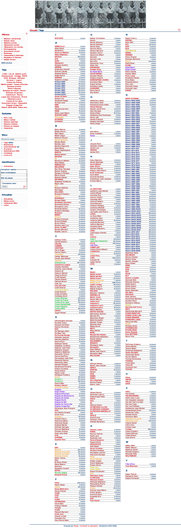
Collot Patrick (60, 288)
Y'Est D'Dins (130, 464)
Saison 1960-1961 (132, 132)
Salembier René (131, 253)
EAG (56, 447)
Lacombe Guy (95, 195)
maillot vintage (96, 285)
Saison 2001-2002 (132, 213)
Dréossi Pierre (60, 419)
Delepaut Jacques (62, 350)
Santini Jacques (131, 261)
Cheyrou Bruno (61, 275)
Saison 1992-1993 (132, 194)
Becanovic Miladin (62, 161)
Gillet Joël (94, 65)
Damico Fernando (62, 327)
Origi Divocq (95, 417)
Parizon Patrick (96, 434)
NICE (92, 374)
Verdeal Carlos (131, 414)
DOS (6, 78)
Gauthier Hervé (96, 53)
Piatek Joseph (95, 461)
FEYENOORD (60, 501)
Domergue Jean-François (65, 408)
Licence (93, 237)
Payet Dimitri (95, 442)
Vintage (17, 76)
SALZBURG (130, 255)
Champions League (62, 265)
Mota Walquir (95, 349)
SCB (127, 269)
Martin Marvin (95, 299)
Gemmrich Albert (97, 55)
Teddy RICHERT (131, 353)
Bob (56, 186)
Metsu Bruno (95, 326)
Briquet (58, 217)
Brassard (58, 213)
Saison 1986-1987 (132, 182)
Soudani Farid (131, 301)
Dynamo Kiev (60, 440)
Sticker (128, 324)
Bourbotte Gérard (62, 204)
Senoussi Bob (130, 280)
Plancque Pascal (96, 480)
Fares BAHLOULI (62, 489)
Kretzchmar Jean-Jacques (100, 179)
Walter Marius (131, 447)
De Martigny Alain (62, 331)
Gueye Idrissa (95, 84)
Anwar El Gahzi (61, 96)
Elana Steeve (60, 464)
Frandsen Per (60, 518)
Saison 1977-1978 (132, 163)
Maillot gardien (96, 276)
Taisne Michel (130, 346)
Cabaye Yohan (60, 240)
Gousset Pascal (96, 76)
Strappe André (131, 326)
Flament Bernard (61, 512)
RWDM (128, 90)
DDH (56, 329)
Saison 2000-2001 (133, 211)
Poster (92, 488)
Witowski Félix (131, 454)
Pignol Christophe (97, 471)
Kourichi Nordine (97, 177)
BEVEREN (59, 179)
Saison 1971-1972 (132, 151)
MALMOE (94, 291)
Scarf (127, 267)
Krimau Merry (95, 181)
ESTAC (57, 470)
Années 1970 (60, 88)
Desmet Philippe (61, 364)
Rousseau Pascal (132, 78)
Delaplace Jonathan (62, 346)
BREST (57, 215)
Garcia (92, 40)
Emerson (58, 466)
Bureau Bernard (61, 229)
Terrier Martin (131, 357)
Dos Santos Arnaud (62, 412)
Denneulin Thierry (62, 354)
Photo (92, 457)
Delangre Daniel (61, 344)
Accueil (33, 30)
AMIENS (58, 67)
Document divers (9, 103)
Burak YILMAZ (60, 227)
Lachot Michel (95, 193)
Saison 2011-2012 (132, 234)
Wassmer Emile (131, 450)
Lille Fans (94, 245)
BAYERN (58, 156)
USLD (127, 381)
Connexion (8, 166)
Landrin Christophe (98, 210)
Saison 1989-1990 (132, 188)
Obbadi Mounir (96, 392)
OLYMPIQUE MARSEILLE (100, 411)
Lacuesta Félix (96, 199)
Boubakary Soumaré (63, 202)
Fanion (23, 91)
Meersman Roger (97, 318)
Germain (93, 57)
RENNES (128, 55)
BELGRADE (59, 167)
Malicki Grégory (96, 289)
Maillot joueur (7, 84)
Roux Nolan (129, 80)
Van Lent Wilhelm (132, 406)
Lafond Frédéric (96, 201)
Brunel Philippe (61, 221)
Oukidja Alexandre (97, 422)
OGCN (92, 399)
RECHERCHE (130, 51)
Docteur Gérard (61, 385)
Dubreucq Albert (61, 421)
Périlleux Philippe (97, 450)
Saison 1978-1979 (132, 165)
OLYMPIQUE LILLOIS (98, 407)
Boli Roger (59, 190)
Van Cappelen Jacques (134, 400)
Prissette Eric (95, 496)
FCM (56, 495)
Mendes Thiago (96, 322)
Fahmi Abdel (60, 485)
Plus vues (8, 118)
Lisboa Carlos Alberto (98, 249)
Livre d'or (8, 155)
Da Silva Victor (61, 323)
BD (56, 159)
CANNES (58, 246)
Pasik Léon (94, 436)
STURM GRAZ (131, 330)
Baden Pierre (60, 131)
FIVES (57, 510)
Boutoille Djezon (61, 209)
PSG (92, 498)
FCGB (57, 493)
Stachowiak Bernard (133, 311)
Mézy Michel (95, 330)
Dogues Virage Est (14, 105)
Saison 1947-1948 (132, 105)
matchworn (11, 95)
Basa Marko (59, 148)
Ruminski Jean (131, 88)
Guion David (95, 90)
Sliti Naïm (129, 292)
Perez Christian (96, 448)
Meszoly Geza (95, 324)
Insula (92, 136)
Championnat (7, 76)
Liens (6, 205)
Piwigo (76, 526)
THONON (129, 361)
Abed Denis (59, 48)
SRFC (127, 309)
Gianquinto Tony (96, 63)
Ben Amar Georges (62, 169)
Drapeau (58, 417)
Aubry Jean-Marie (62, 113)
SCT (127, 276)
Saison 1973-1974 (132, 155)
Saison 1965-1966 (132, 140)
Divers (24, 97)
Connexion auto (9, 183)
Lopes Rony (95, 256)
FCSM (57, 499)
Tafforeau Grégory (133, 344)
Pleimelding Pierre (97, 484)
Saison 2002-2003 (133, 215)
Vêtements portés (11, 45)
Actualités (8, 199)
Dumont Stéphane (62, 429)
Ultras (127, 377)
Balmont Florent (61, 138)
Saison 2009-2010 (133, 230)
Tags (6, 143)
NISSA (92, 378)
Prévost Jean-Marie (98, 490)
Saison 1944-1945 (132, 100)
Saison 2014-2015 (132, 240)
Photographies (10, 49)
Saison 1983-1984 (132, 176)
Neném (93, 372)
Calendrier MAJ (10, 203)
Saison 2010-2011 (132, 232)
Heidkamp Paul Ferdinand (100, 115)
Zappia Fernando (132, 478)
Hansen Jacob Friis (97, 109)
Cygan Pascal (60, 313)
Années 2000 (60, 94)
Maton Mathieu (96, 310)
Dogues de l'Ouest (62, 398)
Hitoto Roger (95, 123)
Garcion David (95, 49)
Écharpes (8, 53)
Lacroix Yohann (96, 197)
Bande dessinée (61, 140)
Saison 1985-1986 (132, 180)
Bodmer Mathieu (61, 188)
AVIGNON (59, 121)
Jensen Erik (94, 152)
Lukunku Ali (94, 260)
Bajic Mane (59, 133)
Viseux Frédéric (131, 431)
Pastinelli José (96, 438)
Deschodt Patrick (61, 360)
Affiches (21, 78)
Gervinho (93, 61)
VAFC (127, 392)
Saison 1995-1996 (132, 201)
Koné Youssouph (96, 173)
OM (91, 413)
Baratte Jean (60, 144)
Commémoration (61, 290)
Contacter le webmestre (89, 526)
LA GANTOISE (96, 189)
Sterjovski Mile (131, 322)
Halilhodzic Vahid (97, 100)
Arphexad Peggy (61, 100)
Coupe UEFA (60, 308)
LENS (92, 231)
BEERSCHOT (60, 165)
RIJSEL (128, 65)
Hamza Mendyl (96, 107)
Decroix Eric (60, 341)
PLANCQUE (95, 478)
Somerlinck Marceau (133, 299)
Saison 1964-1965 (132, 138)
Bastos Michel (60, 154)
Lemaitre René (96, 226)
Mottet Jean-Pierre (98, 351)
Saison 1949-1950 (132, 109)
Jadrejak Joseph (96, 146)
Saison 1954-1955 (132, 119)
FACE (24, 76)
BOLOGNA (59, 192)
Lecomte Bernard (97, 222)
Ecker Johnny (60, 458)
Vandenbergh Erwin (133, 410)
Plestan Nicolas (96, 486)
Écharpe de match (11, 91)
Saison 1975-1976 (132, 159)
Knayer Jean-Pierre (98, 170)
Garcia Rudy (95, 46)
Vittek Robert (130, 435)
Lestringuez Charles (98, 233)
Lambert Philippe (97, 206)
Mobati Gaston (96, 339)
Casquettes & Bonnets (14, 55)
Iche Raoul (94, 131)
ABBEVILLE (60, 46)
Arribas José (60, 103)
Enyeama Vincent (62, 468)
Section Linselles (132, 278)
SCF (127, 272)
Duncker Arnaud (61, 431)
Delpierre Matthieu (62, 352)
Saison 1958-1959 (132, 128)
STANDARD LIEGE (132, 320)
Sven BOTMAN (131, 334)
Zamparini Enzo (131, 476)
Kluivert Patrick (96, 168)
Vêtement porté (14, 99)
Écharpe (12, 78)
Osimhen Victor (96, 420)
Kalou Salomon (96, 160)
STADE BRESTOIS (132, 313)
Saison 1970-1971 (132, 148)
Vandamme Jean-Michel (135, 408)
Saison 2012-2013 (9, 107)
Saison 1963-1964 (132, 136)
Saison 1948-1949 (132, 107)
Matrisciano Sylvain (98, 314)
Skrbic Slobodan (131, 290)
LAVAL (93, 214)
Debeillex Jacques (62, 337)
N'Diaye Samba (96, 363)
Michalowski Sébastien (99, 337)
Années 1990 (60, 92)
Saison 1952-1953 (132, 115)
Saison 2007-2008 (133, 226)
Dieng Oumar (60, 371)
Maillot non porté (97, 280)
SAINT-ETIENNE (132, 98)
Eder (56, 460)
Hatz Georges (95, 111)
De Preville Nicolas (62, 335)
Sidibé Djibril (130, 284)
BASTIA (58, 152)
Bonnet (57, 196)
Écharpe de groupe (14, 93)
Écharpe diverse (14, 86)
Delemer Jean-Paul (62, 348)
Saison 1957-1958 (132, 126)
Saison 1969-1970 (132, 146)
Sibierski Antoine (132, 282)
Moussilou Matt (96, 353)
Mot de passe (7, 178)
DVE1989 (58, 437)
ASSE (57, 111)
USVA (127, 384)
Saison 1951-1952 (132, 113)
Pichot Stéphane (96, 463)
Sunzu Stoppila (131, 332)
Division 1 (11, 80)
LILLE (11, 74)
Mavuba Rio (95, 316)
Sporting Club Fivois (133, 307)
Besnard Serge (61, 177)
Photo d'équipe (14, 88)
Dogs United (60, 392)
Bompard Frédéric (62, 194)
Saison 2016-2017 (132, 244)
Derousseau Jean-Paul (64, 358)
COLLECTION (60, 286)
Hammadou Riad (96, 103)
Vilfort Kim (129, 425)
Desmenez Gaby (61, 362)
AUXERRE (59, 119)
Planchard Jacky (96, 475)
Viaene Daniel (131, 423)
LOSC (4, 74)
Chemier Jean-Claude (63, 269)
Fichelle (58, 508)
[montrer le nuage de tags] (179, 29)
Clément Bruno (61, 281)
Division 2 (59, 381)
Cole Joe (58, 283)
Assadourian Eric (61, 109)
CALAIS (58, 244)
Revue (20, 95)
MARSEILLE (95, 295)
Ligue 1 (19, 80)
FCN (56, 497)
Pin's (92, 473)
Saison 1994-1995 (132, 199)
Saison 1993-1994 (132, 196)
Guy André (94, 92)
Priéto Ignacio (95, 492)
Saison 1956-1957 (132, 123)
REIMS (128, 53)
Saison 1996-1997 (132, 203)
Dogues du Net (60, 402)
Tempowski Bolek (132, 355)
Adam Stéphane (61, 55)
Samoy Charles (131, 257)
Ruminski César (131, 86)
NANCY (93, 368)
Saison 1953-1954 (132, 117)
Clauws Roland (60, 279)
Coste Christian (61, 294)
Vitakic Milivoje (131, 433)
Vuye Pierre (130, 437)
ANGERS (58, 78)
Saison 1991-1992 (132, 192)
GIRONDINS (94, 67)
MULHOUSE (95, 355)
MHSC (92, 333)
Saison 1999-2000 (133, 209)
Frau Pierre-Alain (62, 520)
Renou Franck (130, 57)
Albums (5, 34)
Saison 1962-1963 (132, 134)
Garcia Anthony (96, 42)
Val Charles (129, 394)
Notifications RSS (11, 151)
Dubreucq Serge (61, 423)
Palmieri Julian (96, 430)
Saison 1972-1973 (132, 153)
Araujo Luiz (59, 98)
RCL (127, 44)
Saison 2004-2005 (133, 219)
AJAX (57, 61)
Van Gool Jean (131, 404)
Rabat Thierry (131, 38)
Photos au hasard (11, 126)
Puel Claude (95, 500)
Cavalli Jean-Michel (62, 258)
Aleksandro (59, 63)
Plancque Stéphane (98, 482)
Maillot (92, 272)
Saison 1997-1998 (132, 205)
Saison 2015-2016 (132, 242)
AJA (56, 59)
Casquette (22, 103)
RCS (127, 49)
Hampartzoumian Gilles (99, 105)
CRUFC (58, 311)
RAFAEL (128, 40)
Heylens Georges (97, 121)
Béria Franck (60, 175)
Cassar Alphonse (61, 256)
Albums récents (11, 124)
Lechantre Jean (96, 218)
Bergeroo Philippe (62, 173)
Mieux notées (9, 120)
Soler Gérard (130, 297)
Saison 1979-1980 (132, 167)
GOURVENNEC (96, 74)
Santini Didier (130, 259)
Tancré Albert (130, 348)
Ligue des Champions (10, 97)
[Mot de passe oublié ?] (24, 187)
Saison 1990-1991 (132, 190)
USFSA (128, 379)
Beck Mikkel (59, 163)
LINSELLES (94, 247)
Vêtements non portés (13, 47)
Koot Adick (94, 175)
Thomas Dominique (133, 359)
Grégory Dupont (96, 78)
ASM (56, 105)
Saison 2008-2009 (133, 228)
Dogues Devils (60, 400)
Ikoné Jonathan (96, 133)
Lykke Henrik (95, 262)
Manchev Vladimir (97, 293)
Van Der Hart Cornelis (134, 402)
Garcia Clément (96, 44)
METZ (92, 328)
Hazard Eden (95, 113)
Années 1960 (60, 86)
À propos (8, 149)
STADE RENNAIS (132, 317)
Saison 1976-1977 (132, 161)
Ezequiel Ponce (61, 475)
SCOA (127, 274)
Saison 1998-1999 (132, 207)
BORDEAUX (59, 198)
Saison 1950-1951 (132, 111)
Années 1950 (60, 84)
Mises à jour (9, 201)
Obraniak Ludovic (97, 394)
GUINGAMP (94, 88)
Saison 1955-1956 (132, 121)
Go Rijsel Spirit (96, 72)
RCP (127, 46)
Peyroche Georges (97, 455)
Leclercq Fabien (96, 220)
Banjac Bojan (60, 142)
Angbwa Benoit (61, 73)
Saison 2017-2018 (132, 246)
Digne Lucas (60, 373)
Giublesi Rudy (95, 69)
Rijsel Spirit (130, 67)
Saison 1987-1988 (132, 184)
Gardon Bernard (96, 51)
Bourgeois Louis (61, 206)
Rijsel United (130, 69)
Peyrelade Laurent (97, 453)
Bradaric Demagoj (62, 211)
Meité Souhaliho (96, 320)
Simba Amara (130, 286)
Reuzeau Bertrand (132, 59)
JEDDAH (93, 150)
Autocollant (59, 117)
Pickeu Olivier (95, 465)
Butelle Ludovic (61, 232)
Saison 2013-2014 (132, 238)
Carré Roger (60, 250)
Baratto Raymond (62, 146)
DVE (56, 435)
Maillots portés (10, 43)
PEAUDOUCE (95, 444)
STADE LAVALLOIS (133, 315)
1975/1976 (59, 38)
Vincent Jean (130, 427)
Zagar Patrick (130, 474)
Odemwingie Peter (97, 397)
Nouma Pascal (95, 382)
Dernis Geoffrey (61, 356)
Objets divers (10, 60)
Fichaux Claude (61, 506)
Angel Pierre (60, 75)
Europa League (61, 473)
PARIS (92, 432)
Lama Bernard (96, 203)
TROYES (128, 369)
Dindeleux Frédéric (62, 375)
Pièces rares (9, 41)
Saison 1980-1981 (132, 169)
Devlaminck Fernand (63, 367)
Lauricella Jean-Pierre (99, 212)
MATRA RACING (96, 312)
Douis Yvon (59, 414)
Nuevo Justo (95, 384)
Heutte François (96, 119)
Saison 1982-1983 (132, 173)
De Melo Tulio (60, 333)
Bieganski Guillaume (63, 181)
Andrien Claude (61, 71)
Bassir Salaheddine (62, 150)
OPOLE (93, 415)
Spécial (128, 305)
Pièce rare (22, 107)
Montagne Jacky (96, 345)
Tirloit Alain (130, 363)
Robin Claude (130, 72)
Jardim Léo (94, 148)
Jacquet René (95, 144)
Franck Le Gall (60, 516)
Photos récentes (11, 122)
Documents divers (12, 51)
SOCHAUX (129, 294)
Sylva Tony (129, 336)
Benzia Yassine (61, 171)
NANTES (93, 370)
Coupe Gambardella (62, 304)
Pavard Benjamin (97, 440)
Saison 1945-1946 (132, 103)
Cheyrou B (59, 271)
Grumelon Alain (96, 82)
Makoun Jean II (96, 287)
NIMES (92, 376)
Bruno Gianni (60, 223)
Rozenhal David (131, 82)
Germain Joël (95, 59)
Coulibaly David (61, 296)
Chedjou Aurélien (62, 267)
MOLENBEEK (95, 341)
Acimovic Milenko (62, 52)
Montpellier (94, 347)
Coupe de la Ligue (14, 101)
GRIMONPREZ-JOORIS (99, 80)
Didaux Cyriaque (61, 369)
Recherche (8, 145)
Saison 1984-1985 (132, 178)
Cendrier (58, 260)
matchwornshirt (96, 307)
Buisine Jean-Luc (62, 225)
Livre (92, 253)
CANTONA (59, 248)
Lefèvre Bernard (97, 224)
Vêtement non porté (133, 419)
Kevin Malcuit (95, 164)
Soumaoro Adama (132, 303)
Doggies (58, 389)
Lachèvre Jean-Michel (99, 191)
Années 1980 (60, 90)
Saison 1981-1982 (132, 171)
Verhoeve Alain (131, 417)
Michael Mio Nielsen (98, 335)
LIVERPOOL (95, 251)
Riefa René (129, 63)
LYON (92, 264)
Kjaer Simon (95, 166)
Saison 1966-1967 (132, 142)
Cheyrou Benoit (61, 273)
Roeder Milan (130, 74)
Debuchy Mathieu (62, 339)
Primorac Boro (96, 494)
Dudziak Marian (61, 425)
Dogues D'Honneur (62, 394)
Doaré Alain (59, 383)
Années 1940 (60, 82)
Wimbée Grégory (132, 452)
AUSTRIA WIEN (61, 115)
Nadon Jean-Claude (98, 366)
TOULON (128, 365)
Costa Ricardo (60, 292)
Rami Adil (129, 42)
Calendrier (8, 128)
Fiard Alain (59, 504)
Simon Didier (130, 288)
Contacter (8, 153)
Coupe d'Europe (21, 84)
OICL (92, 401)
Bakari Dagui (60, 136)
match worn (94, 301)
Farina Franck (60, 491)
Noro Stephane (96, 380)
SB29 (127, 265)
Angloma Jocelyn (61, 80)
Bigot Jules (59, 184)
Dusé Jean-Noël (61, 433)
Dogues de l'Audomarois (64, 396)
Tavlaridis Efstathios (133, 350)
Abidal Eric (59, 50)
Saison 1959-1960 (132, 130)
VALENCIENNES (132, 396)
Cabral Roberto (61, 242)
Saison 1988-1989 (132, 186)
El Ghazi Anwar (61, 462)
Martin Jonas (95, 297)
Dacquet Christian (62, 325)
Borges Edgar (60, 200)
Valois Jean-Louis (132, 398)
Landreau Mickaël (97, 208)
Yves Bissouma (131, 466)
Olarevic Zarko (96, 405)
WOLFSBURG (130, 456)
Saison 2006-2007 (133, 224)
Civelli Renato (60, 277)
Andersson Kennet (62, 69)
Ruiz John (129, 84)
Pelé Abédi (94, 446)
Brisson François (61, 219)
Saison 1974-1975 (132, 157)
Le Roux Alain (95, 216)
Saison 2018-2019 (132, 249)
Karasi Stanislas (96, 162)
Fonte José (59, 514)
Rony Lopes (130, 76)
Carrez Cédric (60, 252)
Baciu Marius (60, 129)
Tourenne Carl (131, 367)
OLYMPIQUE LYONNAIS (99, 409)
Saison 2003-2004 (133, 217)
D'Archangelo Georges (63, 321)
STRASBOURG (131, 328)
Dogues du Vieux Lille (63, 404)
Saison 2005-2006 (133, 221)
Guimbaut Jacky (96, 86)
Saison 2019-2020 (132, 251)
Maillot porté (20, 74)
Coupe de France (14, 82)
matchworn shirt (96, 305)
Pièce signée (95, 469)
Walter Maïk (130, 445)
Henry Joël (94, 117)
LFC (91, 235)
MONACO (94, 343)
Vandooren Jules (132, 412)
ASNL (57, 107)
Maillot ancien (95, 274)
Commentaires (10, 147)
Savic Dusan (130, 263)
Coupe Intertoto (61, 306)
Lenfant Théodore (97, 228)
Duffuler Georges (62, 427)
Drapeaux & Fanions (12, 57)
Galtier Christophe (97, 38)
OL (91, 403)
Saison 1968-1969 (132, 144)
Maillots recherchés (12, 39)
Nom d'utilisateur (8, 173)
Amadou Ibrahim (61, 65)
